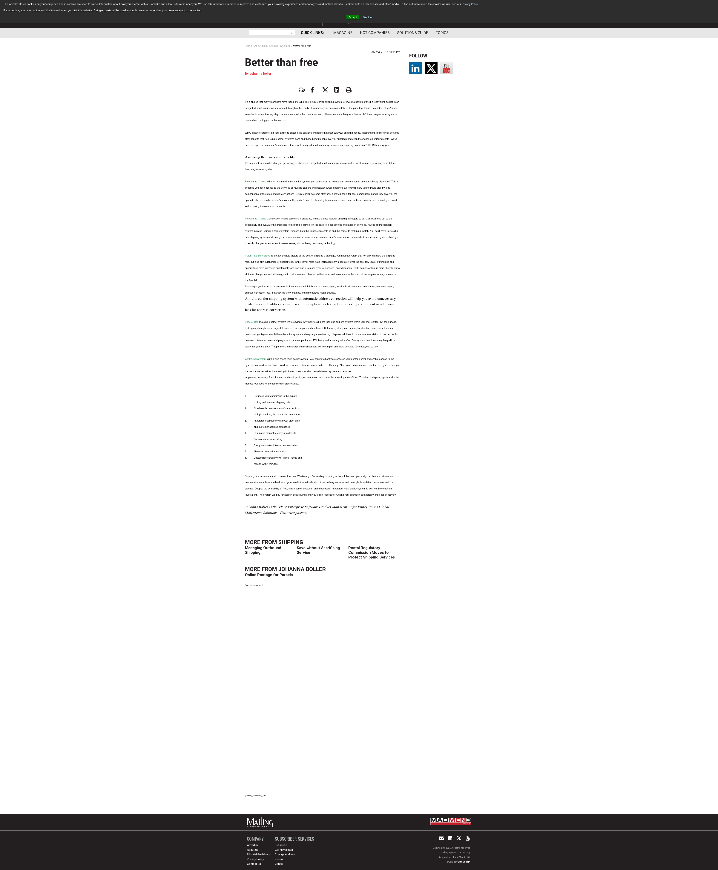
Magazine (342, 32)
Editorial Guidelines (258, 854)
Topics (442, 32)
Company (255, 838)
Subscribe (281, 845)
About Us (252, 849)
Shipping (290, 542)
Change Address (285, 854)
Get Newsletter (284, 849)
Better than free (281, 62)
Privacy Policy (470, 4)
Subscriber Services (294, 838)
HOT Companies (375, 32)
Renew (279, 859)
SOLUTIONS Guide (412, 32)
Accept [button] (353, 17)
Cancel (279, 864)
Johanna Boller (260, 73)
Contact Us (254, 864)
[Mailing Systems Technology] (261, 822)
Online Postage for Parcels (269, 575)
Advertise (253, 845)
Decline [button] (367, 17)
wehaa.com (464, 862)
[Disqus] (323, 641)
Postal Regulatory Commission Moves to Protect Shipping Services (371, 552)
